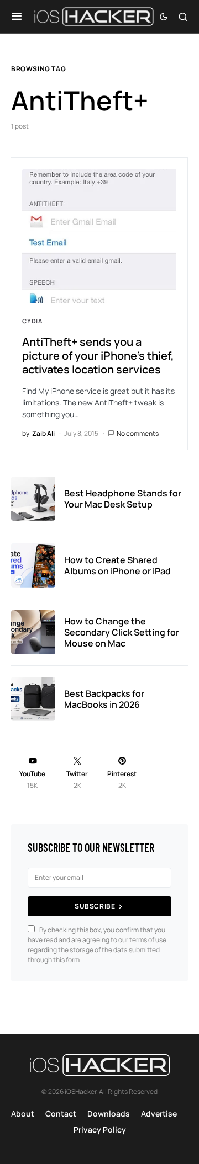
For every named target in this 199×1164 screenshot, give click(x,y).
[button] (17, 16)
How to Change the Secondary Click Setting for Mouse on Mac (121, 632)
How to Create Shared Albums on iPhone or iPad (117, 565)
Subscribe (95, 906)
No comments (138, 433)
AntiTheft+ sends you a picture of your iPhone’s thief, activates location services (98, 355)
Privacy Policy (100, 1129)
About (22, 1113)
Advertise (159, 1113)
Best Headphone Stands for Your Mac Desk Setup (122, 498)
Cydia (32, 321)
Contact (60, 1113)
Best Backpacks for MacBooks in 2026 (104, 699)
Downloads (108, 1113)
